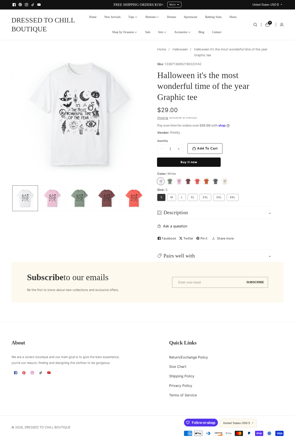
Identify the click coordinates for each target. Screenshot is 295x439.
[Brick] (188, 181)
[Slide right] (146, 198)
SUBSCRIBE (255, 282)
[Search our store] (255, 25)
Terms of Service (183, 395)
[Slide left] (12, 198)
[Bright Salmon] (197, 181)
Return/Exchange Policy (188, 357)
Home (93, 17)
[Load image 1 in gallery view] (25, 198)
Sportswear (190, 17)
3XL (219, 197)
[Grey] (215, 181)
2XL (205, 197)
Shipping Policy (181, 376)
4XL (232, 197)
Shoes (232, 17)
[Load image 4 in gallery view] (106, 198)
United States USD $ (265, 4)
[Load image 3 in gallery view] (79, 198)
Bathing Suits (213, 17)
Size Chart (177, 366)
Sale (147, 32)
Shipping (162, 117)
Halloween (180, 49)
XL (193, 197)
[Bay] (169, 181)
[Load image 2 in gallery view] (52, 198)
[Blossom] (179, 181)
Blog (201, 32)
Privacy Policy (180, 385)
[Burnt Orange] (206, 181)
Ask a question (175, 226)
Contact (216, 32)
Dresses (171, 17)
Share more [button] (225, 238)
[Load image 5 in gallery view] (134, 198)
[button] (131, 17)
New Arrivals (112, 17)
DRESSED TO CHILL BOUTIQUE (48, 427)
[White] (160, 181)
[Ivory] (224, 181)
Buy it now (189, 162)
